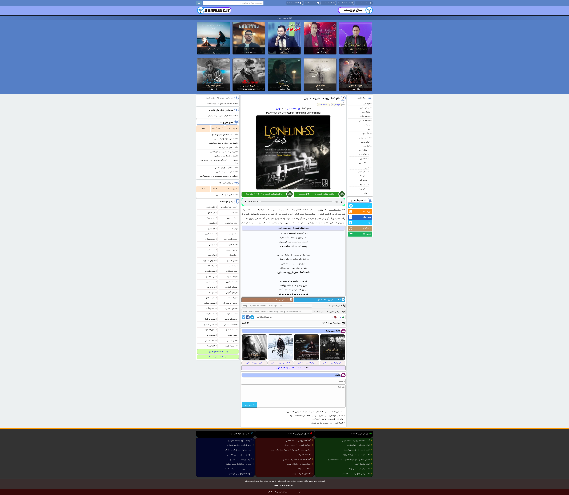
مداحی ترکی (363, 175)
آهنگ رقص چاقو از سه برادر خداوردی (356, 473)
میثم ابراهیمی (210, 340)
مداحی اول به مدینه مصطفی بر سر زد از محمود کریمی (218, 176)
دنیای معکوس (284, 89)
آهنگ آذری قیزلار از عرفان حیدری (225, 138)
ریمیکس (367, 124)
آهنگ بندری (363, 162)
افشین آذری (210, 207)
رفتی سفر (320, 89)
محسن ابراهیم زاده (213, 85)
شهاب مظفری (210, 271)
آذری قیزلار (284, 52)
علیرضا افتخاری (231, 287)
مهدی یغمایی (232, 340)
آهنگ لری (363, 158)
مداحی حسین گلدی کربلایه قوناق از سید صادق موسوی (349, 459)
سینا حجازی (232, 265)
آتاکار (270, 492)
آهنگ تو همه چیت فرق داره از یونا (356, 454)
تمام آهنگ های (289, 368)
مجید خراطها (210, 297)
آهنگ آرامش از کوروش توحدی (226, 167)
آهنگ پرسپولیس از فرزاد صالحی (298, 440)
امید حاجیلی (232, 218)
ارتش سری (355, 89)
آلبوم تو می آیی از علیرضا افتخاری (238, 454)
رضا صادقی (284, 85)
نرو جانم (213, 89)
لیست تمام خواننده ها (217, 357)
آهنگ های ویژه (284, 18)
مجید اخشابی (232, 297)
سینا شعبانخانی (231, 271)
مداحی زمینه (362, 188)
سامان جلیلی (232, 260)
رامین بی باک (210, 244)
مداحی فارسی (362, 171)
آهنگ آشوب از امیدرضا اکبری (226, 171)
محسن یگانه (210, 308)
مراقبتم (249, 52)
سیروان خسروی (209, 260)
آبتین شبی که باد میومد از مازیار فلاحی (223, 151)
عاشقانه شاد (366, 112)
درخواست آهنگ (310, 2)
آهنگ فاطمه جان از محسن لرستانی (356, 450)
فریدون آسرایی (231, 292)
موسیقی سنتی (365, 107)
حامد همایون (249, 49)
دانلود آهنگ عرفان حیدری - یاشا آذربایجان (222, 115)
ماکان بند (212, 292)
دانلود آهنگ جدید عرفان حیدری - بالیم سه (222, 103)
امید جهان (211, 212)
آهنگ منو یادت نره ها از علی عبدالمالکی (223, 143)
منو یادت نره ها (249, 89)
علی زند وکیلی (231, 281)
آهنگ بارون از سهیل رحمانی (227, 147)
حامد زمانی (233, 234)
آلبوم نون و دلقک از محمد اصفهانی (238, 464)
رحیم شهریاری (231, 249)
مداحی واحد (362, 184)
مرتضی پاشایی (209, 324)
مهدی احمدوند (209, 329)
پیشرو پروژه (279, 492)
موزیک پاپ (366, 103)
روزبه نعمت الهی (294, 108)
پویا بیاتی (211, 228)
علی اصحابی (210, 276)
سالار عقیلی (320, 85)
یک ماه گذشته (217, 128)
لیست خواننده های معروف (218, 351)
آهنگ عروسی (365, 133)
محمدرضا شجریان (230, 319)
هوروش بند (211, 345)
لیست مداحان (327, 2)
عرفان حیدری (355, 49)
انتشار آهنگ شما (293, 2)
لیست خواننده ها (344, 2)
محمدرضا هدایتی (230, 324)
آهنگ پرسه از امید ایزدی (301, 473)
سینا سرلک (211, 265)
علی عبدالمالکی (249, 85)
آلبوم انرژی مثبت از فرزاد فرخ (240, 459)
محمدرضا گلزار (210, 319)
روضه (365, 193)
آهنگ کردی (363, 154)
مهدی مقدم (232, 335)
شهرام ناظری (232, 276)
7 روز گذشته (232, 128)
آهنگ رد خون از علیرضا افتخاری (225, 156)
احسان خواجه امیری (229, 207)
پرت (213, 52)
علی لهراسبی (210, 281)
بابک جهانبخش (231, 223)
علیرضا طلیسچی (355, 85)
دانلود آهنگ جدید (362, 2)
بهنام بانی (212, 223)
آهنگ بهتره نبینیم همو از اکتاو (358, 469)
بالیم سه (355, 52)
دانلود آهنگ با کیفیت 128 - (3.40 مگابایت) (316, 194)
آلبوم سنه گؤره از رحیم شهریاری (239, 440)
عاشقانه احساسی (364, 120)
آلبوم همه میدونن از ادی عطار (240, 473)
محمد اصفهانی (231, 313)
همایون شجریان (231, 345)
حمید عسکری (210, 239)
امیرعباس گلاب (213, 49)
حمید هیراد (232, 244)
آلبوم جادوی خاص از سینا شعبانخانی (237, 469)
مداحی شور (363, 180)
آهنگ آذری (363, 150)
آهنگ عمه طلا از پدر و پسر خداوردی (356, 440)
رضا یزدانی (233, 255)
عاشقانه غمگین (365, 116)
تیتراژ (368, 129)
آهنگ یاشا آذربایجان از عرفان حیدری (224, 134)
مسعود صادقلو (231, 329)
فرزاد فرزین (211, 287)
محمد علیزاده (210, 313)
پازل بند (234, 228)
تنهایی (278, 108)
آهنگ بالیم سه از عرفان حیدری (226, 194)
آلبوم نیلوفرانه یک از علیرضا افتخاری (237, 450)
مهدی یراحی (210, 335)
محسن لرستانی (231, 308)
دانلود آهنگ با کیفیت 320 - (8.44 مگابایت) (264, 194)
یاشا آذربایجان (320, 52)
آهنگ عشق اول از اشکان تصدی (358, 445)
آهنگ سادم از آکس (362, 464)
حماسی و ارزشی (364, 137)
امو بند (234, 212)
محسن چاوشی (209, 303)
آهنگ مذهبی (365, 142)
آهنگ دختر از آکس (303, 469)
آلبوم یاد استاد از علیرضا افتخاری (239, 445)
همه (203, 128)
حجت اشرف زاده (230, 239)
